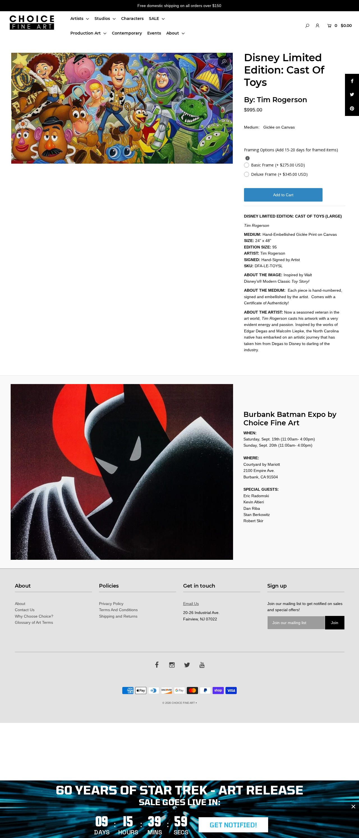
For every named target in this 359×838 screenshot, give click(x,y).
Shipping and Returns (118, 616)
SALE (154, 18)
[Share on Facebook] (352, 81)
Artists (77, 18)
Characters (132, 18)
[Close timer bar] (353, 806)
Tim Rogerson (282, 99)
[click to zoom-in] (224, 62)
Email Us (191, 603)
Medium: (251, 127)
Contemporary (127, 33)
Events (154, 33)
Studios (103, 18)
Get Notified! (233, 824)
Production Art (86, 33)
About (173, 33)
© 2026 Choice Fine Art (178, 703)
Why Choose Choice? (34, 616)
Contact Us (24, 610)
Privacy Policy (111, 603)
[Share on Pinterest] (352, 109)
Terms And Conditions (118, 610)
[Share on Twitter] (352, 95)
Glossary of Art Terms (34, 622)
